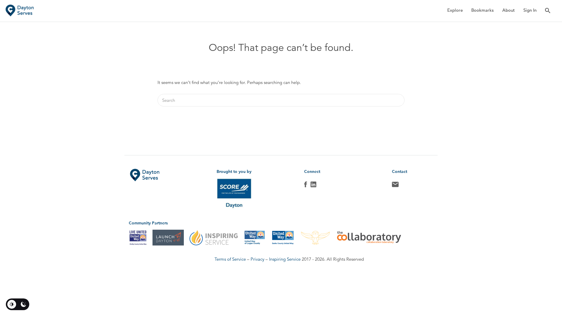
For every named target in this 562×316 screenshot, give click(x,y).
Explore (455, 10)
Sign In (530, 10)
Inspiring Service (285, 259)
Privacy (257, 259)
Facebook (305, 186)
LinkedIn (313, 186)
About (508, 10)
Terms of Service (230, 259)
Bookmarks (482, 10)
